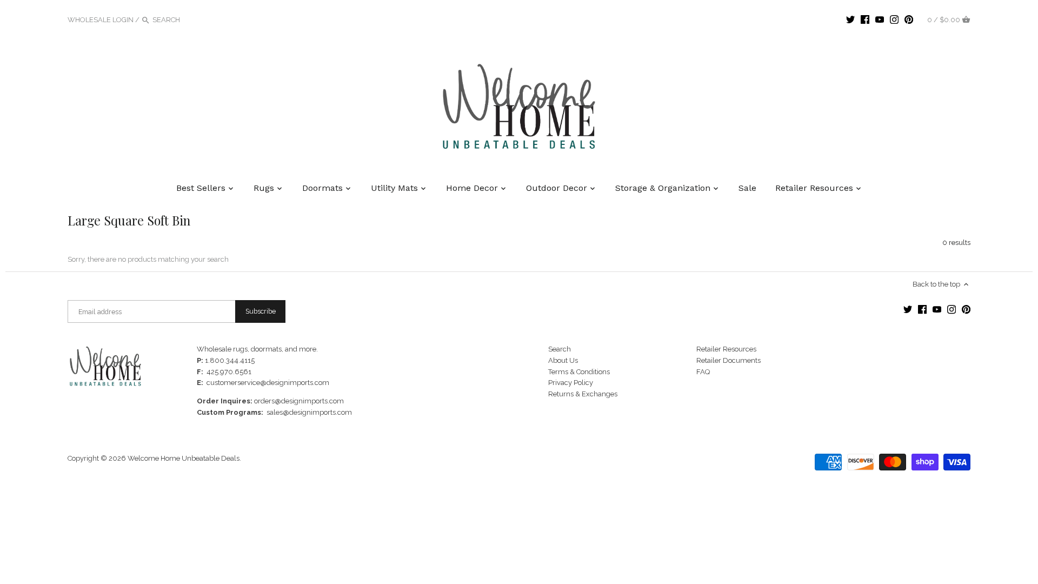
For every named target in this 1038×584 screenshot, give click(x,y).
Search (559, 349)
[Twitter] (850, 19)
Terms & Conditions (579, 372)
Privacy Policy (570, 383)
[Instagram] (894, 19)
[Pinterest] (908, 19)
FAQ (703, 372)
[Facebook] (865, 19)
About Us (563, 360)
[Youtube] (879, 19)
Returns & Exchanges (582, 394)
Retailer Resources (726, 349)
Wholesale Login (101, 20)
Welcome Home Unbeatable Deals (183, 458)
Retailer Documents (728, 360)
